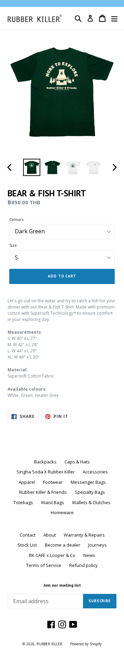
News (89, 555)
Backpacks (45, 462)
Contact (27, 535)
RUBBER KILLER (49, 643)
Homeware (62, 512)
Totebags (23, 502)
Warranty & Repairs (84, 535)
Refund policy (83, 565)
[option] (31, 167)
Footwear (53, 482)
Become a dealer (62, 545)
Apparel (27, 482)
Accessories (95, 472)
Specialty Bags (90, 492)
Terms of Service (43, 565)
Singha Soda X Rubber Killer (46, 472)
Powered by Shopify (86, 643)
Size (13, 245)
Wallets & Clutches (91, 502)
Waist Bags (52, 502)
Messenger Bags (88, 482)
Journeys (97, 545)
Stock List (27, 545)
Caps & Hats (77, 462)
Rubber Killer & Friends (43, 492)
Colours (16, 219)
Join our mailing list (62, 585)
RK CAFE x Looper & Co (52, 555)
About (49, 535)
